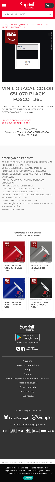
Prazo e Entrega (27, 391)
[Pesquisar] (50, 14)
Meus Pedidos (27, 396)
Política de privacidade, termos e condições (27, 378)
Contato (28, 374)
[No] (51, 473)
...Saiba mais (27, 112)
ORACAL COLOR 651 (27, 135)
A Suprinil (27, 361)
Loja (5, 25)
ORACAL (45, 132)
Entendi (28, 478)
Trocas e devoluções (28, 383)
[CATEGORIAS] (4, 5)
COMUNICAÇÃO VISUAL (19, 25)
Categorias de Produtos (27, 365)
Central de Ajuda (27, 387)
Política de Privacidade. (37, 473)
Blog (27, 369)
